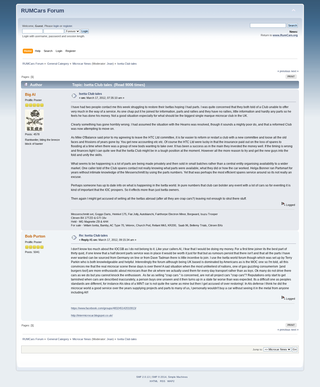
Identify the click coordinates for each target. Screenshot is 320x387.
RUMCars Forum (42, 10)
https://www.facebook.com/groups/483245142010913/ (103, 308)
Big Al (30, 94)
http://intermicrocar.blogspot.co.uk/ (92, 315)
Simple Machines (178, 377)
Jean (110, 63)
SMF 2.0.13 (143, 377)
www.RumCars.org (285, 35)
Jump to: (258, 349)
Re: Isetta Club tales (93, 235)
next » (294, 71)
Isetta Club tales (90, 94)
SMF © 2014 (159, 377)
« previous (284, 71)
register (67, 25)
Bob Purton (35, 236)
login (56, 25)
